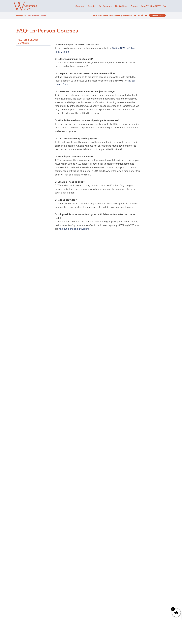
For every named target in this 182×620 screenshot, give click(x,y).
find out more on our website (74, 228)
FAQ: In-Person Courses (28, 41)
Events (91, 6)
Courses (79, 6)
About (134, 6)
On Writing (121, 6)
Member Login (157, 15)
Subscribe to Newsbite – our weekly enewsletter (112, 15)
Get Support (105, 6)
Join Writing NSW (151, 6)
